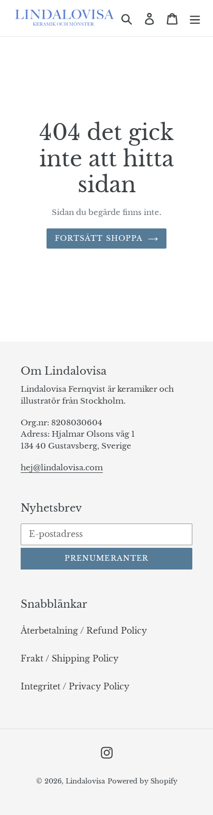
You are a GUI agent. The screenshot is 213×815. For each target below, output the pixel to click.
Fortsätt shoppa (99, 238)
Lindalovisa (85, 781)
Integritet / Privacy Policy (75, 686)
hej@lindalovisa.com (62, 467)
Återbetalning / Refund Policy (84, 630)
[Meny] (195, 17)
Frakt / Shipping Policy (69, 658)
